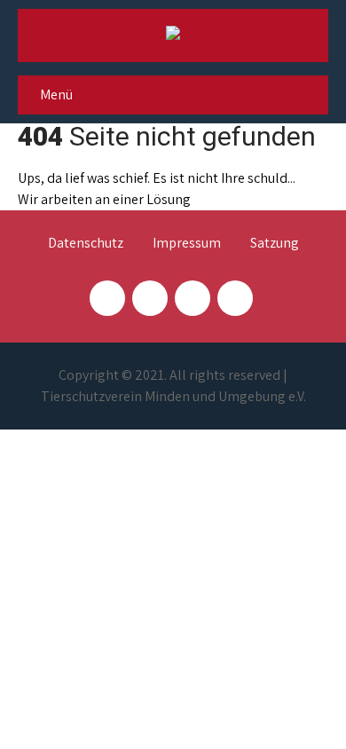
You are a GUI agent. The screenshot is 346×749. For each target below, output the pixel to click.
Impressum (187, 244)
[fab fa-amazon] (235, 298)
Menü (56, 94)
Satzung (274, 244)
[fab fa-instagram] (150, 298)
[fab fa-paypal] (192, 298)
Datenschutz (85, 244)
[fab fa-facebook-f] (107, 298)
